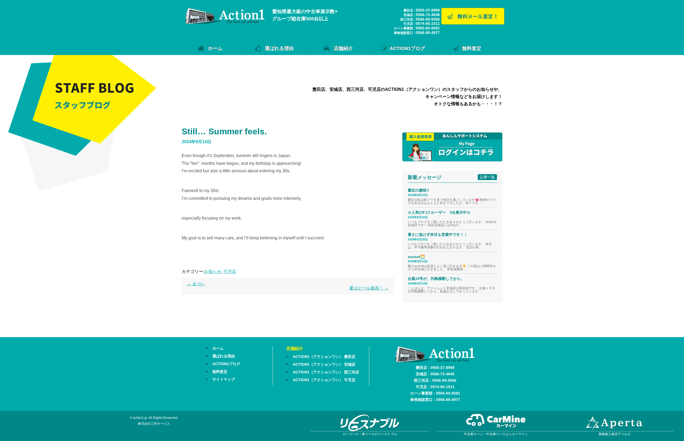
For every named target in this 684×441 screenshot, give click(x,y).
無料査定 (471, 48)
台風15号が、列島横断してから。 (436, 278)
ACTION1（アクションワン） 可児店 (324, 380)
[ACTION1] (225, 22)
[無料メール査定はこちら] (472, 23)
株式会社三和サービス (154, 423)
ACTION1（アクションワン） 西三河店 (326, 372)
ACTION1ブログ (407, 48)
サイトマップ (223, 379)
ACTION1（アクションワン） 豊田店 (324, 356)
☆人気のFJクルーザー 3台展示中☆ (441, 212)
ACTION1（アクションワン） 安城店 (324, 364)
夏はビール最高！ (369, 288)
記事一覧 (487, 177)
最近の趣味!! (418, 190)
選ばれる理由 (279, 48)
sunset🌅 (416, 257)
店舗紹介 (343, 48)
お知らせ (212, 271)
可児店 (229, 271)
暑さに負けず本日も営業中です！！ (438, 234)
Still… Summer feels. (224, 131)
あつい (196, 284)
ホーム (215, 48)
